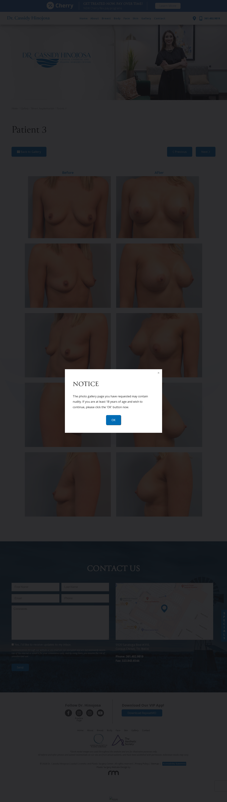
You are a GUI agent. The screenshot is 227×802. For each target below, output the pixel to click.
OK (113, 420)
